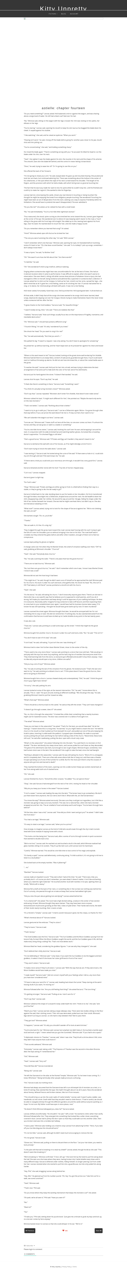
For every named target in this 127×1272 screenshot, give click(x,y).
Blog (63, 14)
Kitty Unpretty (63, 8)
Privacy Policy (66, 1267)
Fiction (52, 14)
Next (98, 1231)
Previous (30, 1231)
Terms (75, 1267)
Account (74, 14)
